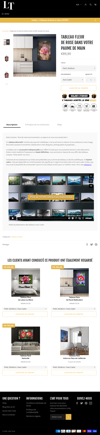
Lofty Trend (11, 431)
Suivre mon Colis (9, 411)
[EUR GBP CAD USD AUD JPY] (78, 5)
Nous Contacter (8, 414)
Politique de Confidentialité (32, 411)
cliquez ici (87, 164)
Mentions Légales (33, 416)
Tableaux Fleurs (17, 237)
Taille (63, 63)
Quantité (88, 74)
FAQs (4, 403)
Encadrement (66, 74)
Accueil (5, 31)
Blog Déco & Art (8, 407)
